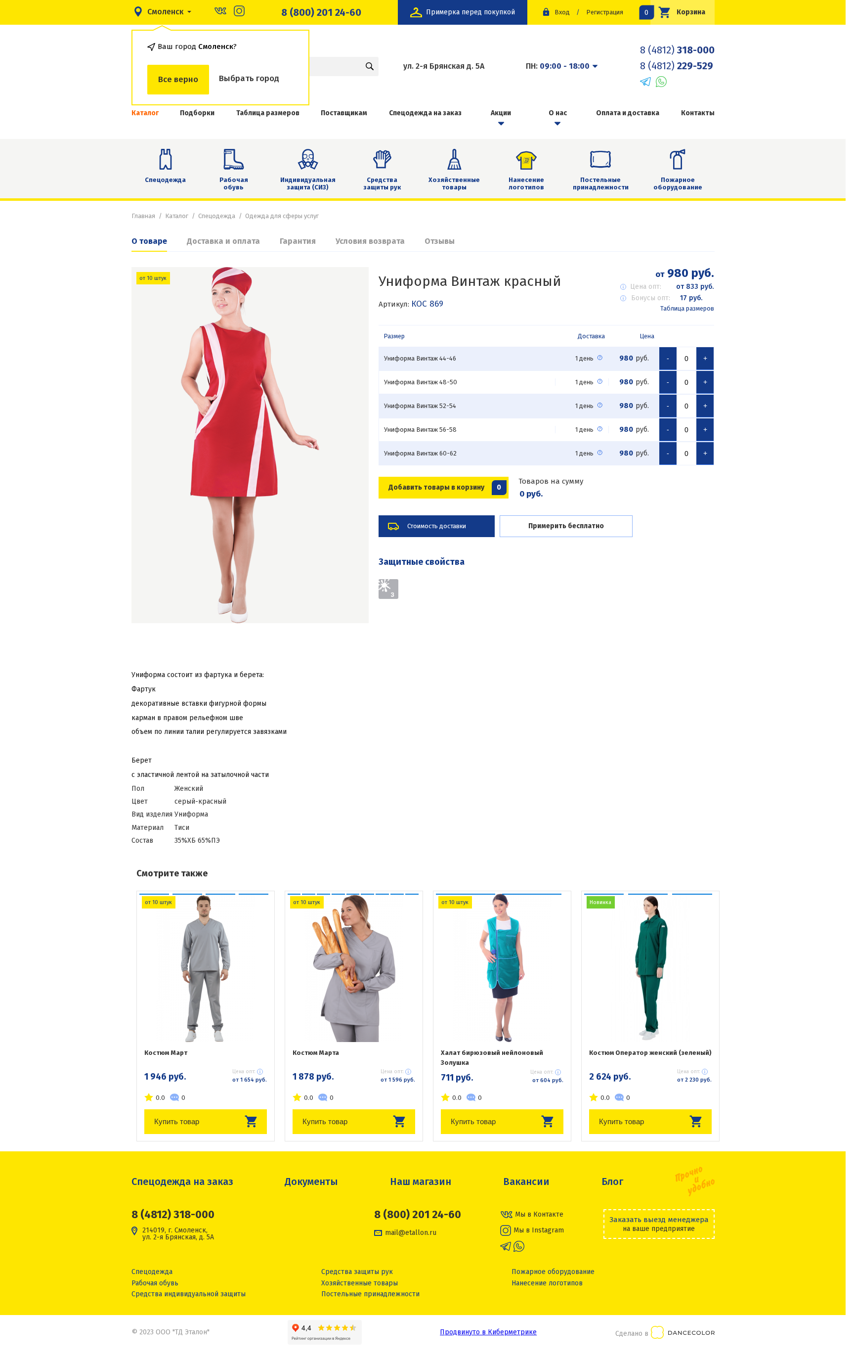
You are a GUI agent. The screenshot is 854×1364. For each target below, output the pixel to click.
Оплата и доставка (627, 113)
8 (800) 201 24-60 (321, 12)
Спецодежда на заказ (425, 113)
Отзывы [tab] (440, 241)
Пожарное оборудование (677, 183)
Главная (143, 216)
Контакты (698, 113)
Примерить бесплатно (566, 526)
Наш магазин (420, 1181)
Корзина (678, 12)
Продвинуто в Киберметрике (488, 1332)
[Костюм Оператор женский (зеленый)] (650, 968)
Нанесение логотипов (526, 183)
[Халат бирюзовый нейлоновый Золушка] (502, 968)
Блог (612, 1181)
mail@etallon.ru (410, 1232)
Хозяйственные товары (454, 183)
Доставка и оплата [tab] (223, 241)
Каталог (145, 113)
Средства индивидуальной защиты (188, 1294)
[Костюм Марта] (354, 968)
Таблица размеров (267, 113)
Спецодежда (165, 179)
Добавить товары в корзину (445, 487)
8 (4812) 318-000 (172, 1214)
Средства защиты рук (382, 183)
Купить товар (176, 1121)
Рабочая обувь (233, 183)
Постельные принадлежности (601, 183)
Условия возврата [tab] (370, 241)
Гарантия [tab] (298, 241)
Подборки (197, 113)
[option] (250, 445)
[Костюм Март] (205, 968)
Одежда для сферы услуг (282, 216)
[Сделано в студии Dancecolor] (683, 1334)
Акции (501, 113)
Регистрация (604, 12)
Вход (562, 12)
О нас (558, 113)
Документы (311, 1181)
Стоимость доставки (436, 526)
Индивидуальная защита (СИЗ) (308, 183)
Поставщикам (344, 113)
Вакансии (526, 1181)
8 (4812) (677, 50)
